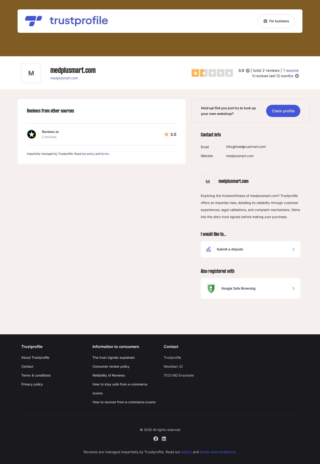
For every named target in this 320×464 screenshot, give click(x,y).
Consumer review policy (111, 366)
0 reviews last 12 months (272, 76)
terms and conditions (218, 452)
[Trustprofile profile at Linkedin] (164, 438)
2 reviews (49, 137)
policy (91, 153)
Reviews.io (50, 132)
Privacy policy (32, 384)
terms (105, 153)
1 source (290, 70)
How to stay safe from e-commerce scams (120, 388)
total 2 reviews (266, 70)
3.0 (243, 70)
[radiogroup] (212, 73)
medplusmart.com (64, 78)
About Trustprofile (35, 357)
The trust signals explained (113, 357)
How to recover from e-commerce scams (124, 402)
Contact (27, 366)
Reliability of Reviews (109, 375)
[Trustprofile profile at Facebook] (155, 438)
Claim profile (283, 111)
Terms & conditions (36, 375)
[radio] (195, 73)
